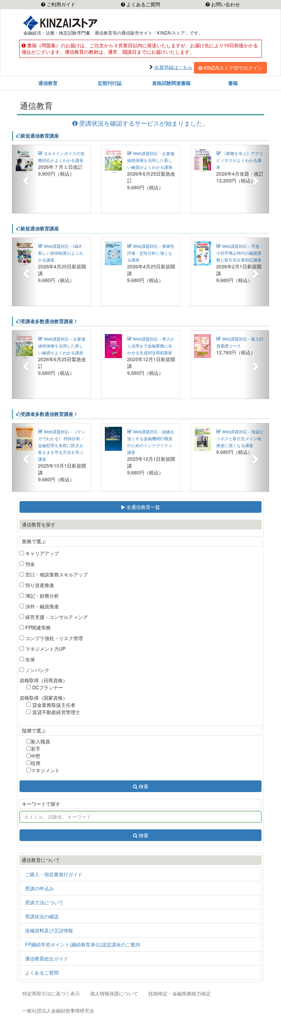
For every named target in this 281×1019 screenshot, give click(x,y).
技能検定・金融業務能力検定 (179, 993)
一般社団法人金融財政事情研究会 (58, 1010)
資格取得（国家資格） (44, 697)
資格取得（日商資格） (44, 680)
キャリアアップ (41, 553)
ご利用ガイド (60, 4)
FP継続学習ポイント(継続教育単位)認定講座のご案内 (82, 944)
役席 (35, 763)
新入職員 (40, 741)
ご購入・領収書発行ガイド (54, 874)
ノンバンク (36, 669)
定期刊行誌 (110, 82)
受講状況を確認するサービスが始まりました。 (144, 122)
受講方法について (44, 902)
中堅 (35, 755)
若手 (35, 748)
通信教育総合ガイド (46, 958)
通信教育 (48, 82)
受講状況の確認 (42, 916)
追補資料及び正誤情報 (49, 930)
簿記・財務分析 (41, 595)
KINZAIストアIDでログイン (233, 67)
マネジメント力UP (44, 648)
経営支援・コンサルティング (56, 616)
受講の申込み (39, 888)
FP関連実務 (37, 627)
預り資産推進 (39, 585)
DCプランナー (47, 687)
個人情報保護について (114, 993)
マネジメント (45, 770)
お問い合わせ (225, 4)
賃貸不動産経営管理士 (55, 712)
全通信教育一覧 (142, 507)
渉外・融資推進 (41, 606)
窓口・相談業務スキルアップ (56, 574)
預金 (29, 563)
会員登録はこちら (173, 66)
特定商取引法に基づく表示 (51, 993)
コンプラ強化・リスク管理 (53, 638)
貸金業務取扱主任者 (53, 704)
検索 (143, 786)
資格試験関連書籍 (171, 82)
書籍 (233, 82)
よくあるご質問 (142, 4)
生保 (29, 659)
